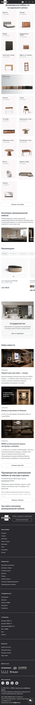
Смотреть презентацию (22, 519)
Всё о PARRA (4, 629)
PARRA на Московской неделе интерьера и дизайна (13, 445)
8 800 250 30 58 (6, 647)
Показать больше (17, 500)
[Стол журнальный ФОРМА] (14, 268)
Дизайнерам (4, 597)
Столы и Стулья (5, 541)
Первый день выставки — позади (14, 373)
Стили (2, 547)
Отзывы (3, 576)
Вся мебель (4, 549)
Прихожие (4, 538)
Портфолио (4, 608)
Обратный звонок (6, 650)
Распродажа (22, 253)
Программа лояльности (7, 565)
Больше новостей (17, 465)
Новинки (5, 253)
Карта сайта (4, 655)
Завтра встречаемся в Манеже (13, 410)
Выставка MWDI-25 (6, 621)
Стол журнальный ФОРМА (9, 281)
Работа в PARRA (5, 602)
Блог (2, 632)
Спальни (3, 536)
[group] (14, 235)
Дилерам (3, 600)
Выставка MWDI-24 (6, 623)
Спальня (31, 253)
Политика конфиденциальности (9, 581)
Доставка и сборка (6, 568)
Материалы (4, 605)
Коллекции (4, 544)
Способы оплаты (5, 570)
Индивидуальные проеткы (8, 584)
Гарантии (3, 573)
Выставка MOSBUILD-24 (7, 626)
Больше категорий (17, 204)
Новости (3, 634)
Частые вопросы (5, 579)
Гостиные (3, 533)
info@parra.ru (16, 702)
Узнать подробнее (17, 333)
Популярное (13, 253)
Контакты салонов (6, 653)
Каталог (3, 552)
